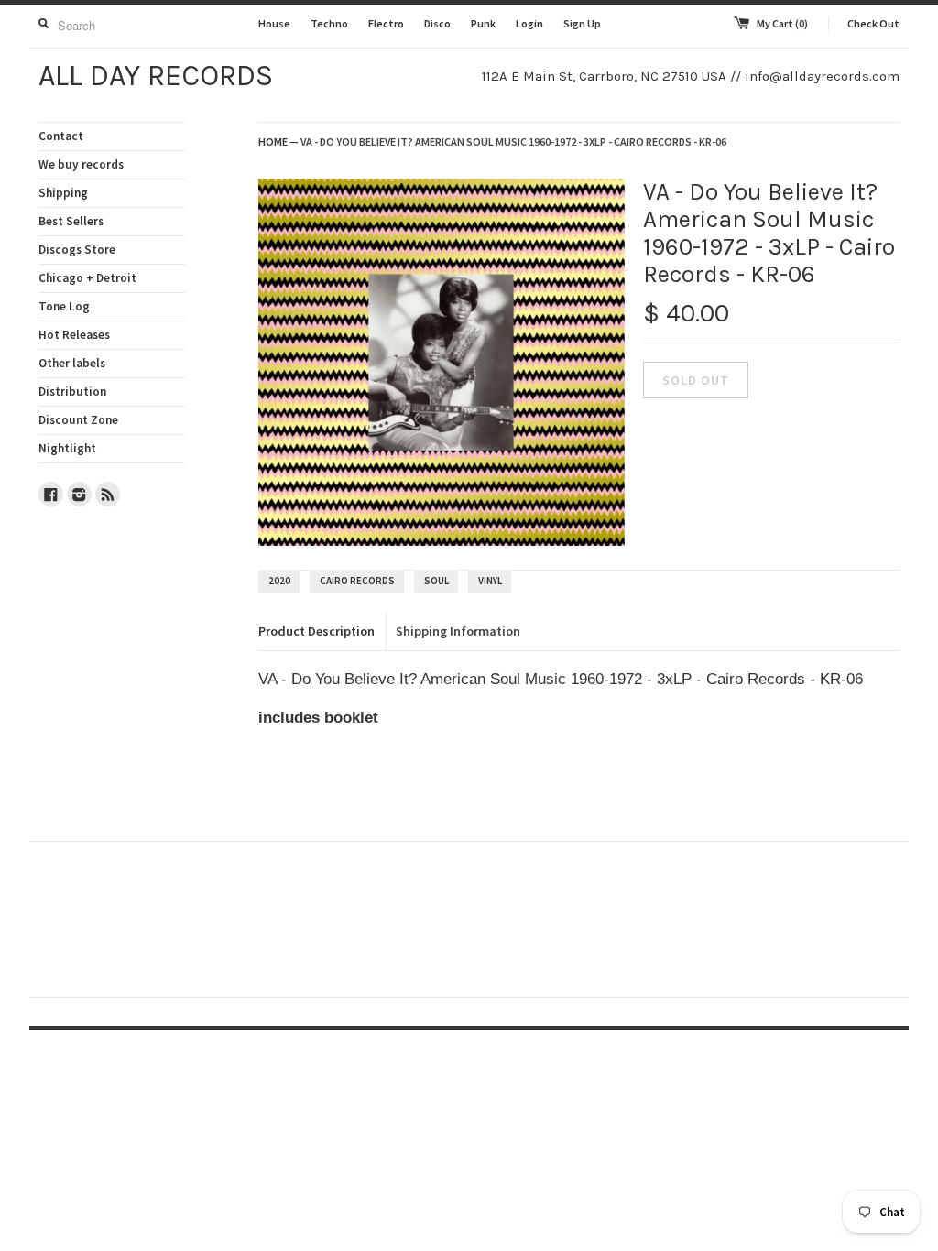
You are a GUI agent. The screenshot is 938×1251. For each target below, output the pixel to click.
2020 (279, 580)
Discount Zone (78, 420)
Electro (386, 23)
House (274, 23)
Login (529, 23)
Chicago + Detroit (87, 278)
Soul (436, 580)
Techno (329, 23)
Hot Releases (74, 335)
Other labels (71, 363)
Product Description (316, 631)
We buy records (81, 164)
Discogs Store (76, 249)
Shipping (63, 193)
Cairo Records (357, 580)
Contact (60, 136)
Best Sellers (71, 221)
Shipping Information (458, 631)
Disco (437, 23)
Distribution (72, 391)
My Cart (782, 23)
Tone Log (64, 306)
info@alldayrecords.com (822, 76)
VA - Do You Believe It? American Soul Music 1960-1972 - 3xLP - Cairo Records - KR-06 (513, 141)
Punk (483, 23)
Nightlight (67, 448)
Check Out (873, 23)
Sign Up (582, 23)
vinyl (490, 580)
